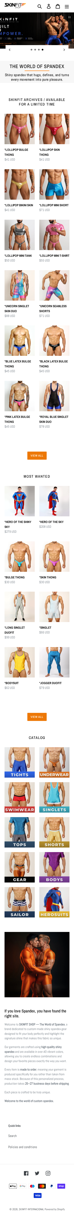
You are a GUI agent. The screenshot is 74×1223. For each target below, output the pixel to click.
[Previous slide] (10, 49)
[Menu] (66, 6)
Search (12, 1136)
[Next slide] (64, 49)
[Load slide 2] (35, 50)
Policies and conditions (22, 1147)
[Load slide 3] (39, 50)
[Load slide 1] (32, 50)
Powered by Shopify (55, 1209)
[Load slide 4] (43, 50)
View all (37, 455)
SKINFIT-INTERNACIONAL (31, 1209)
